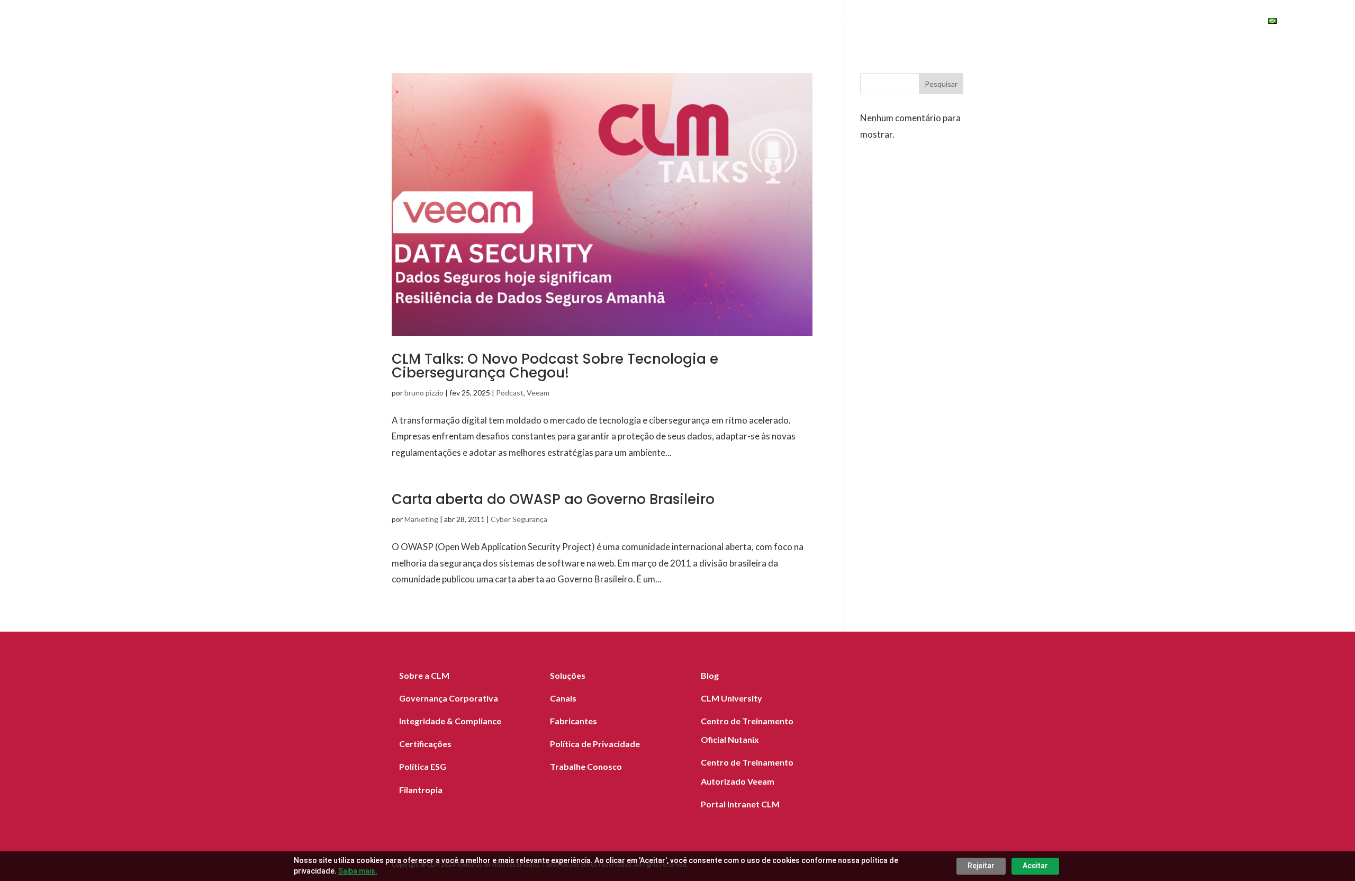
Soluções (828, 22)
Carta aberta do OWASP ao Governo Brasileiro (553, 499)
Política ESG (422, 766)
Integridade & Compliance (450, 721)
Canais (1004, 22)
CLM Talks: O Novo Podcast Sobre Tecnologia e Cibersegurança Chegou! (555, 365)
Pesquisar (941, 83)
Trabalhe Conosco (586, 766)
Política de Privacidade (595, 744)
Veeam (538, 392)
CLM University (731, 698)
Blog (1045, 22)
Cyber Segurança (519, 519)
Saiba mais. (357, 871)
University (1220, 22)
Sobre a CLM (424, 675)
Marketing (421, 519)
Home (779, 22)
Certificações (425, 744)
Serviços (885, 22)
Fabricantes (947, 22)
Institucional (1101, 22)
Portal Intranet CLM (740, 804)
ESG (1165, 22)
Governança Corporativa (448, 698)
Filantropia (420, 790)
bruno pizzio (424, 392)
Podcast (509, 392)
